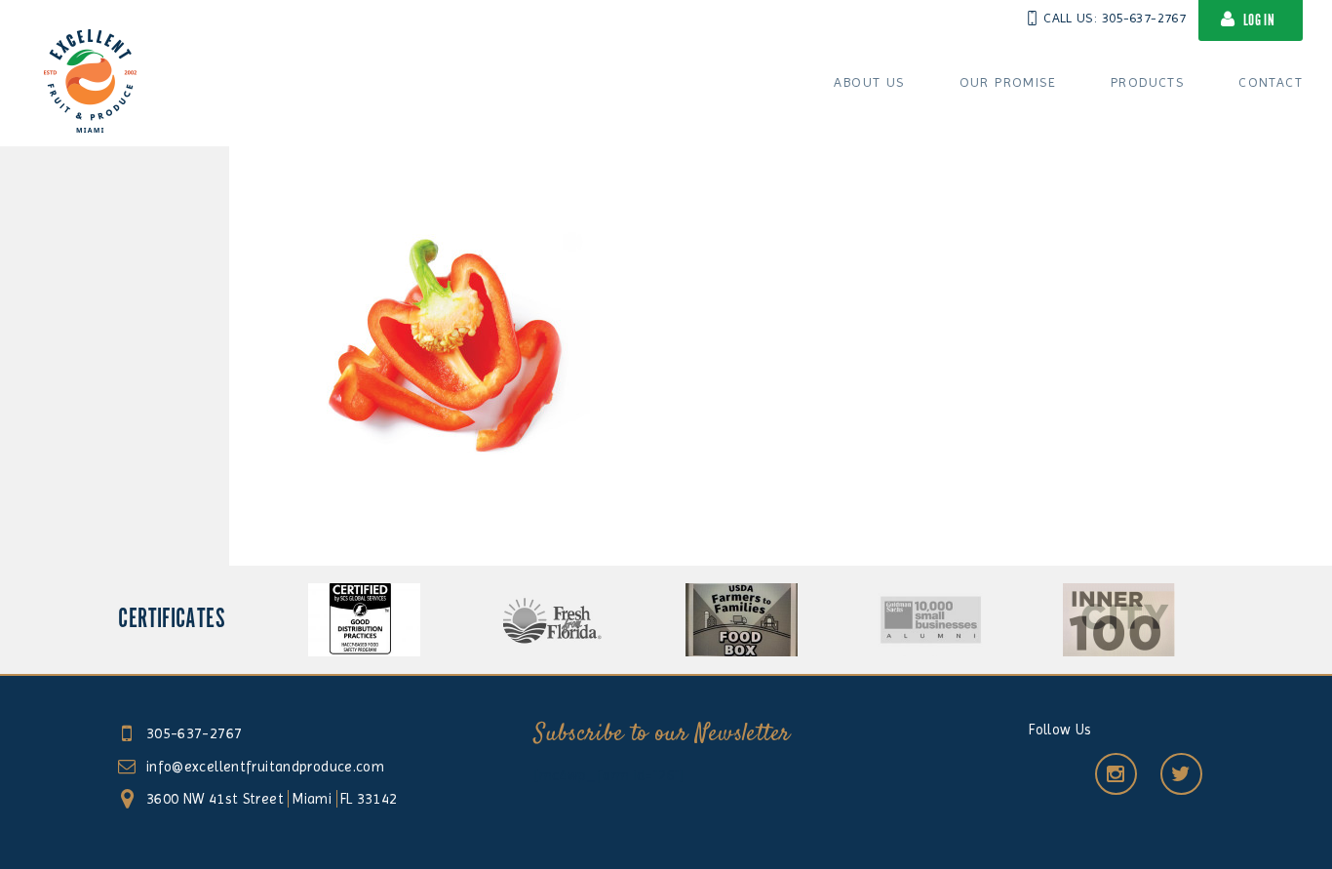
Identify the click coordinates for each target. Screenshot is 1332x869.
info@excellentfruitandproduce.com (265, 766)
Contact (1270, 82)
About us (869, 82)
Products (1147, 82)
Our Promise (1008, 82)
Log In (1258, 21)
